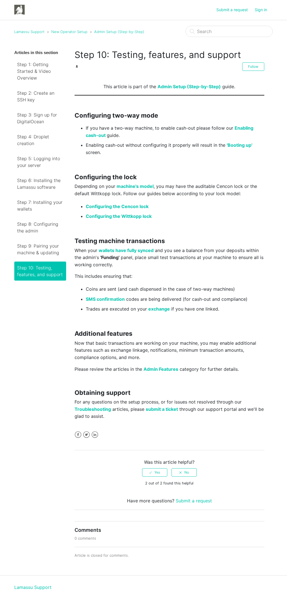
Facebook (78, 434)
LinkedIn (94, 434)
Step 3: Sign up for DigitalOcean (37, 118)
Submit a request (232, 9)
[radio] (154, 472)
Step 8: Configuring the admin (37, 227)
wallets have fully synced (126, 250)
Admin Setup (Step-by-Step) (119, 31)
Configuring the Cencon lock (117, 206)
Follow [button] (253, 66)
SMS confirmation (105, 299)
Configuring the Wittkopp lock (119, 216)
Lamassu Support (29, 31)
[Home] (19, 9)
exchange (159, 309)
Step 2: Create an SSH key (35, 96)
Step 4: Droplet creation (33, 140)
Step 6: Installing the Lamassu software (39, 184)
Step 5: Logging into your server (38, 162)
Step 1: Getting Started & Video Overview (34, 71)
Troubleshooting (93, 409)
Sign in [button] (261, 9)
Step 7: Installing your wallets (40, 205)
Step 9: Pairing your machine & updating (38, 249)
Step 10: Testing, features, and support (40, 271)
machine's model (135, 186)
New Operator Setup (69, 31)
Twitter (86, 434)
